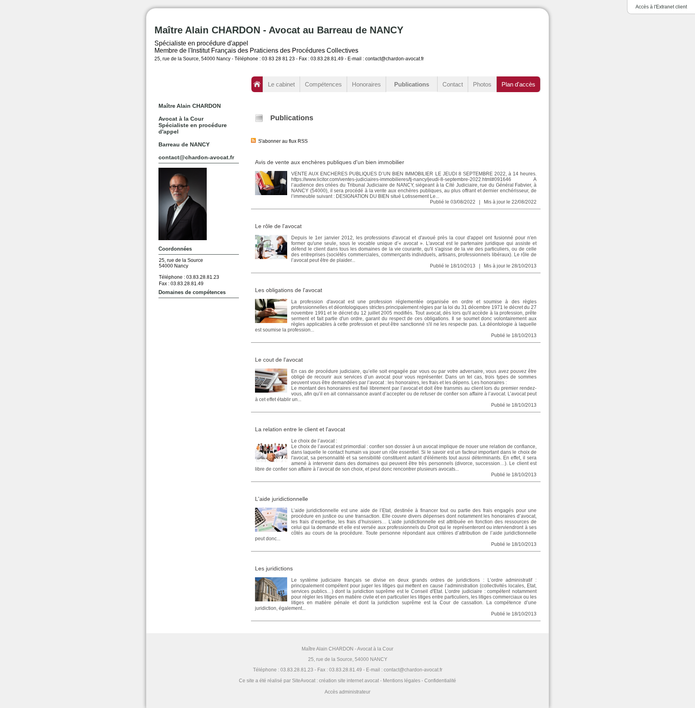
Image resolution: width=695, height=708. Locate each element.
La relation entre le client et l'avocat (300, 429)
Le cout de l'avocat (279, 359)
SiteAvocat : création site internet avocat (335, 680)
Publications (411, 84)
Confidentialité (440, 680)
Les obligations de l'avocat (288, 290)
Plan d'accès (518, 84)
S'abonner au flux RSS (282, 141)
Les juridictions (274, 568)
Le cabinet (281, 84)
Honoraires (366, 84)
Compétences (323, 84)
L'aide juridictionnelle (281, 499)
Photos (482, 84)
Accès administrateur (347, 692)
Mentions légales (401, 680)
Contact (452, 84)
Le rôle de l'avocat (278, 226)
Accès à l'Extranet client (661, 7)
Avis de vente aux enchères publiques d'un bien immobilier (329, 162)
